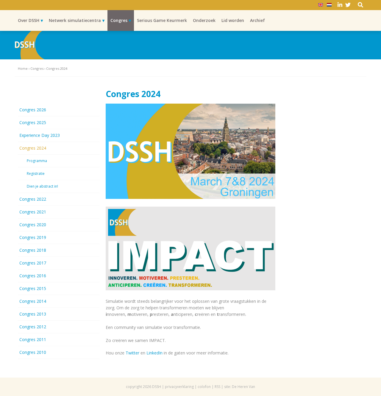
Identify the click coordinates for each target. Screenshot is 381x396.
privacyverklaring (179, 386)
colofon (204, 386)
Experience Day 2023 (39, 135)
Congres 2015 (32, 288)
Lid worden (232, 20)
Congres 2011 (32, 339)
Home (23, 68)
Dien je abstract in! (42, 186)
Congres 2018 (32, 250)
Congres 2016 (32, 275)
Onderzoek (204, 20)
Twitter (132, 353)
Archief (257, 20)
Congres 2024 (32, 148)
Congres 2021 (32, 212)
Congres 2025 (32, 122)
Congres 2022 (32, 199)
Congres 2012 (32, 327)
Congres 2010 (32, 352)
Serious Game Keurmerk (162, 20)
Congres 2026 (32, 110)
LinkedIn (154, 353)
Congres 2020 (32, 224)
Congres (118, 20)
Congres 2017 (32, 263)
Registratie (36, 173)
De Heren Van (243, 386)
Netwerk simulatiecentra (75, 20)
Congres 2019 (32, 237)
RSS (217, 386)
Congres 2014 (32, 301)
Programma (37, 160)
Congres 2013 (32, 314)
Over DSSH (28, 20)
